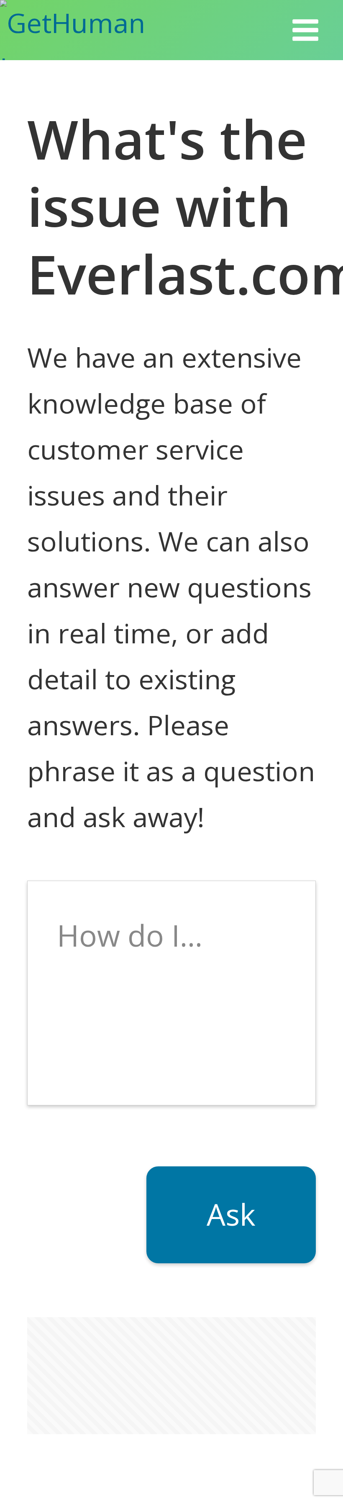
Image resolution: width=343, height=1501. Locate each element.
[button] (305, 30)
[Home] (96, 30)
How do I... (129, 935)
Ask (231, 1214)
